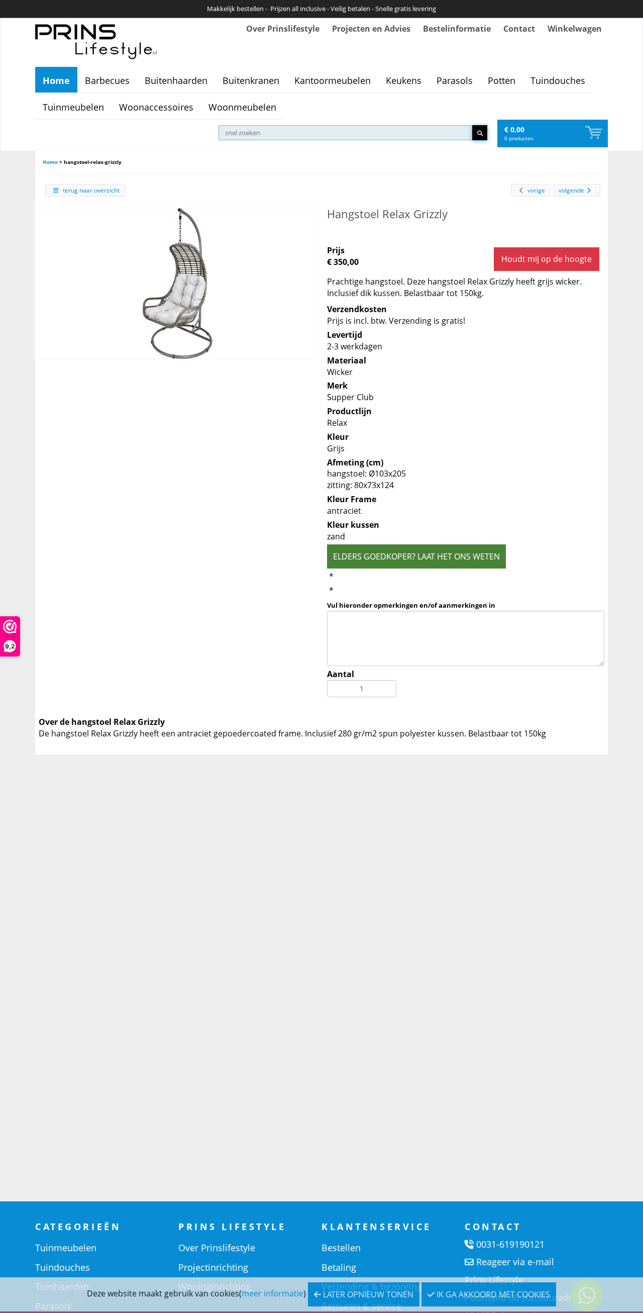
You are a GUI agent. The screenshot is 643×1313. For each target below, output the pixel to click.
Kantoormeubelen (332, 80)
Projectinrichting (213, 1267)
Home (56, 80)
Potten (501, 80)
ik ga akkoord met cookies (492, 1294)
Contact (519, 28)
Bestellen (341, 1248)
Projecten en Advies (371, 28)
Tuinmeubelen (73, 107)
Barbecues (107, 80)
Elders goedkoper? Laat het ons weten (416, 556)
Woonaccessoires (156, 107)
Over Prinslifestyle (282, 28)
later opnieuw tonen (367, 1294)
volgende (571, 190)
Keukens (403, 80)
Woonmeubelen (242, 107)
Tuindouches (557, 80)
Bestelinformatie (457, 28)
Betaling (339, 1267)
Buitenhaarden (176, 80)
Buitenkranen (251, 80)
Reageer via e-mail (515, 1262)
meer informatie (272, 1293)
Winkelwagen (575, 28)
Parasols (455, 80)
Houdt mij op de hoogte (546, 258)
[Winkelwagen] (594, 133)
